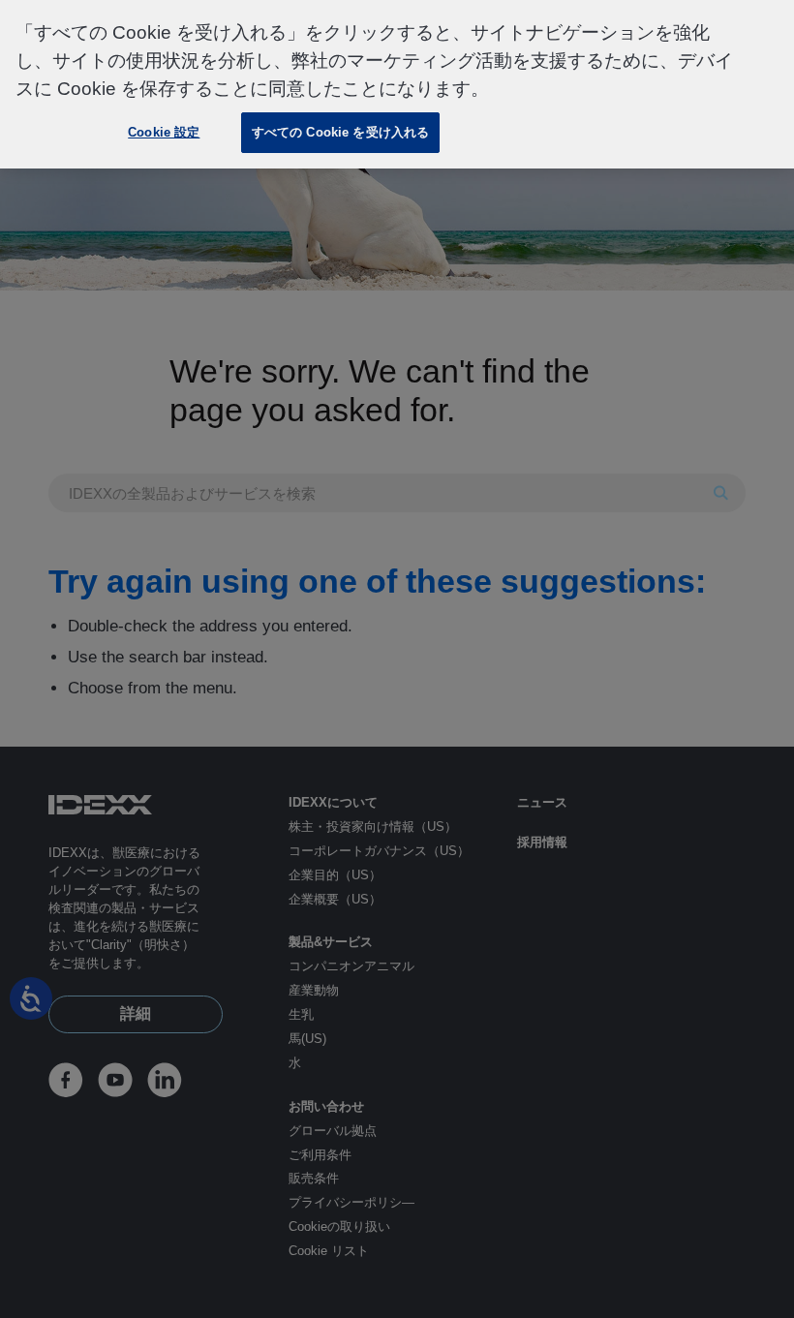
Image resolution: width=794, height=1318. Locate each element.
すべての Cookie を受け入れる (340, 132)
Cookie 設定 (163, 132)
